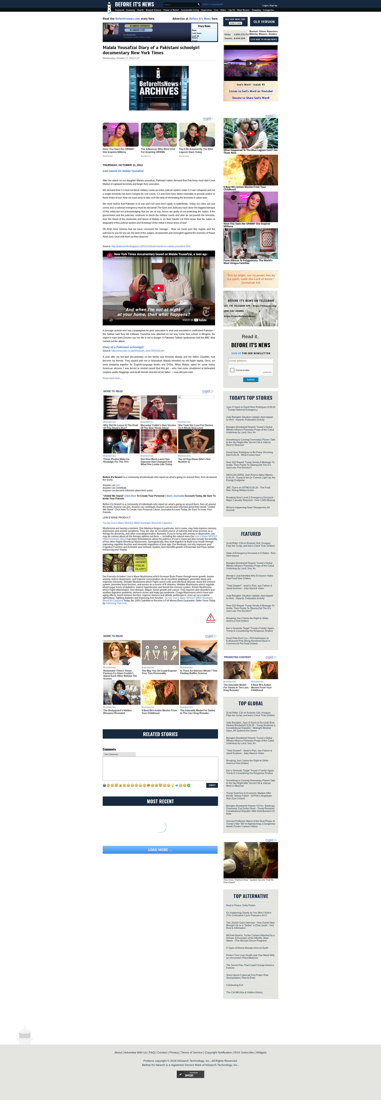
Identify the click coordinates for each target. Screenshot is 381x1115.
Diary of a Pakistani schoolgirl (123, 347)
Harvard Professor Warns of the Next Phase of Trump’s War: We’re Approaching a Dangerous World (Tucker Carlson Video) (250, 824)
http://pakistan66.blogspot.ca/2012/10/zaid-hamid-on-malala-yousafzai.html (150, 246)
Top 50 (231, 10)
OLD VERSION (264, 22)
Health (140, 10)
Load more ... (160, 849)
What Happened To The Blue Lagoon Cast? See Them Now (251, 151)
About (118, 1052)
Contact (162, 1052)
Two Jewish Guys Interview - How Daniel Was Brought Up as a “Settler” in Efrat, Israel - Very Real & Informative (250, 925)
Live (216, 10)
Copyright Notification (218, 1052)
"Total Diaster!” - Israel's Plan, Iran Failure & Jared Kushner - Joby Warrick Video (249, 587)
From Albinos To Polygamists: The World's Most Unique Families (248, 262)
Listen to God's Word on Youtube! (251, 91)
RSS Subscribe (244, 1052)
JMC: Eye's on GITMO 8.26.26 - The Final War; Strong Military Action (248, 488)
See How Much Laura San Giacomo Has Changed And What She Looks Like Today (156, 462)
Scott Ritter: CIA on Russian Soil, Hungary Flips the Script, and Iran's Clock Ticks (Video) (250, 544)
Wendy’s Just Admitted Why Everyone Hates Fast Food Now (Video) (249, 577)
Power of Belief (171, 10)
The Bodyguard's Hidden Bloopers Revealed (117, 711)
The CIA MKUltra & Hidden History (244, 992)
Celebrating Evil (234, 985)
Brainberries (109, 422)
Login (265, 5)
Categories (268, 10)
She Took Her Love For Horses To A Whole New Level (195, 426)
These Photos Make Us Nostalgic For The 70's (116, 460)
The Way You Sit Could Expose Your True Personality (159, 672)
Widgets (261, 1052)
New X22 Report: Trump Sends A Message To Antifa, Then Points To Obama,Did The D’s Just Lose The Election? (250, 465)
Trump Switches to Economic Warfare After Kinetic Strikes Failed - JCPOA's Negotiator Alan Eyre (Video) (249, 796)
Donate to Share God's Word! (250, 98)
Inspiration (206, 10)
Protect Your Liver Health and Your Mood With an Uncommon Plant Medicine (250, 956)
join (118, 485)
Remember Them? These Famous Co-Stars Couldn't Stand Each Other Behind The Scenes (120, 674)
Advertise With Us (135, 1052)
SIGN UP (236, 353)
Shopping (256, 10)
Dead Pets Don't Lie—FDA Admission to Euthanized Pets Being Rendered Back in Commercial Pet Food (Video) (248, 641)
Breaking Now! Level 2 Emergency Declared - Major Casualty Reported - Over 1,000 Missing (250, 498)
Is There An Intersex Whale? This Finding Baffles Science (198, 672)
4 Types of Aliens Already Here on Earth (247, 948)
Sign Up (273, 5)
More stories (145, 37)
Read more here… (112, 378)
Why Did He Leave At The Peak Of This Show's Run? (120, 426)
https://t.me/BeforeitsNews (239, 316)
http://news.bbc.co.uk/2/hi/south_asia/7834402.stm (137, 350)
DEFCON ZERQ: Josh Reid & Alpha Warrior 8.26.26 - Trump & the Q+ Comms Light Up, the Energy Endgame (250, 478)
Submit (251, 379)
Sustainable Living (190, 10)
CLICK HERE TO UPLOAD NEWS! (263, 39)
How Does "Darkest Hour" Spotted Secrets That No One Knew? (249, 881)
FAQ (152, 1052)
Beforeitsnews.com (127, 18)
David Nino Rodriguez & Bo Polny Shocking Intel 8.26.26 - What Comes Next (249, 453)
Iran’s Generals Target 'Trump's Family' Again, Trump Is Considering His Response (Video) (250, 629)
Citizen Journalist (175, 496)
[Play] (251, 63)
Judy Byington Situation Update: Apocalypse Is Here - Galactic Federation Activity (249, 418)
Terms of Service (192, 1052)
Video (223, 10)
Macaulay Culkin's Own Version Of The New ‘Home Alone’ (158, 426)
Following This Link (116, 603)
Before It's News (134, 4)
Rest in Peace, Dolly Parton (240, 905)
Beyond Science (153, 10)
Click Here (130, 496)
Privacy (174, 1052)
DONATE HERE (235, 23)
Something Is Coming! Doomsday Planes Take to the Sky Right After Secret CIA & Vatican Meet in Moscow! (250, 442)
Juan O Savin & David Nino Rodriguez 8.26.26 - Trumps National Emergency (250, 408)
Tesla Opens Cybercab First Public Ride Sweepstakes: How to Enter (247, 976)
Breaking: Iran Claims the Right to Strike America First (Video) (247, 619)
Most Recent (243, 10)
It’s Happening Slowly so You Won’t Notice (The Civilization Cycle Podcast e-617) (248, 914)
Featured (119, 10)
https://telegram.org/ (265, 305)
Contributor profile (131, 37)
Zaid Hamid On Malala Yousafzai (123, 171)
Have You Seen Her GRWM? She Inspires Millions (247, 225)
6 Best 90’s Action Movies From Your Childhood (159, 711)
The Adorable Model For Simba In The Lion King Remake (197, 711)
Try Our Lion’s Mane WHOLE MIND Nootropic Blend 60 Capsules (137, 523)
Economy (130, 10)
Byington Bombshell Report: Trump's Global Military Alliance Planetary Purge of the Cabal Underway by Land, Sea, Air (250, 430)
